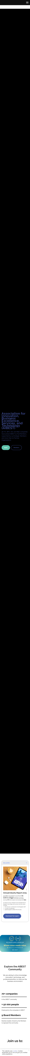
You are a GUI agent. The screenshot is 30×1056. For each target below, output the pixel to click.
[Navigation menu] (27, 2)
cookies (15, 1051)
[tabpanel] (15, 893)
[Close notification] (29, 1050)
